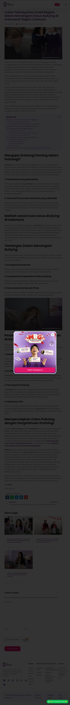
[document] (35, 352)
